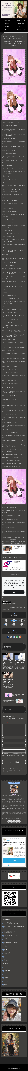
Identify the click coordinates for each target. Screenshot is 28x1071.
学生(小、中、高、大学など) (11, 935)
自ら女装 (6, 956)
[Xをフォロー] (11, 636)
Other (5, 984)
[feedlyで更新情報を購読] (17, 636)
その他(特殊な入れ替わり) (10, 942)
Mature (6, 967)
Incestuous (7, 974)
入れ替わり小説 (7, 601)
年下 (5, 939)
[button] (14, 624)
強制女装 (6, 949)
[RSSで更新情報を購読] (20, 636)
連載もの (6, 960)
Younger (6, 981)
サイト (4, 748)
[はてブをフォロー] (14, 636)
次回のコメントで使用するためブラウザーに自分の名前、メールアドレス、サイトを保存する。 (14, 755)
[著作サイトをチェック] (8, 636)
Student (6, 977)
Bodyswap (5, 963)
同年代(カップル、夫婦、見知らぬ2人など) (14, 927)
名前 (3, 737)
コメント (5, 722)
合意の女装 (7, 953)
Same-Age (7, 970)
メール (4, 743)
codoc (24, 597)
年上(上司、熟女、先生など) (10, 603)
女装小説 (5, 946)
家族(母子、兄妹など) (9, 932)
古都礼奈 (14, 794)
